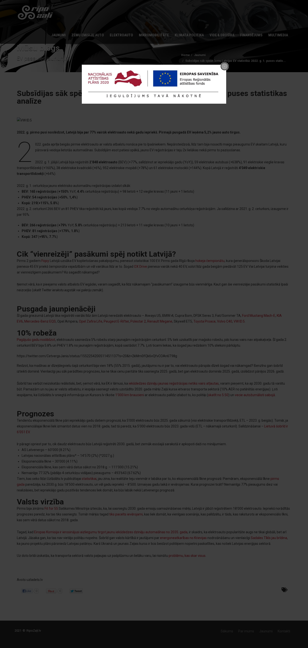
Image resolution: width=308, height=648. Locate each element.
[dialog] (154, 84)
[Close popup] (224, 66)
